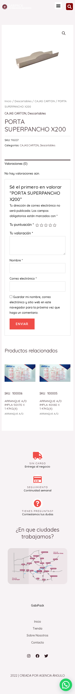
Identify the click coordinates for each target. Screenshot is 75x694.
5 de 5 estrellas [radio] (54, 225)
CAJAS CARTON (45, 101)
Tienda (37, 628)
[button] (58, 5)
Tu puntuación (22, 224)
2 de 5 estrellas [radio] (41, 225)
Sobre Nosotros (37, 635)
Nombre (16, 260)
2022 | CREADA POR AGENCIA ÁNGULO (37, 675)
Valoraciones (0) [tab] (16, 164)
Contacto (37, 642)
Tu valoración (21, 233)
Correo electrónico (23, 278)
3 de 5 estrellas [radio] (46, 225)
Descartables (23, 101)
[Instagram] (29, 656)
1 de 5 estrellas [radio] (37, 225)
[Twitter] (46, 656)
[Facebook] (37, 656)
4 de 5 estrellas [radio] (50, 225)
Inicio (8, 101)
